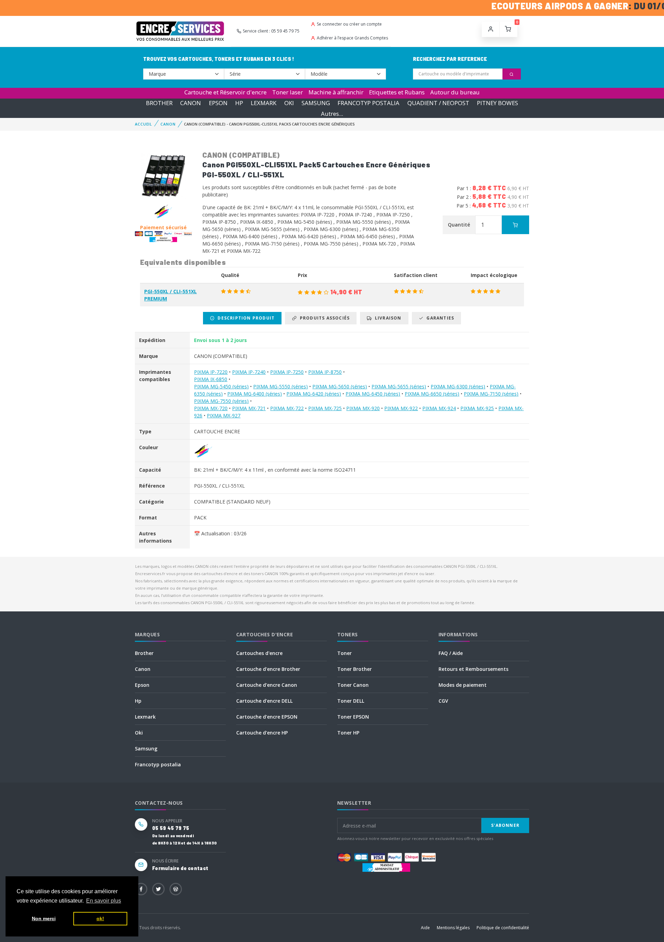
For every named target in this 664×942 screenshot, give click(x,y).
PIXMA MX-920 (363, 408)
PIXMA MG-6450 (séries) (372, 393)
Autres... (332, 114)
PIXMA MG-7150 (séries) (491, 393)
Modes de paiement (463, 685)
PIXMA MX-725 (325, 408)
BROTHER (159, 103)
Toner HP (348, 732)
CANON (190, 103)
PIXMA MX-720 (211, 408)
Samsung (146, 748)
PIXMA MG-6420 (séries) (313, 393)
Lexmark (145, 716)
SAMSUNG (316, 103)
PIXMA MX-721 (249, 408)
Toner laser (287, 92)
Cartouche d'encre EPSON (266, 716)
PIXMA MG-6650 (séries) (432, 393)
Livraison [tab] (387, 318)
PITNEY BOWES (497, 103)
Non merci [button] (44, 918)
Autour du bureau (455, 92)
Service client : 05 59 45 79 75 (271, 31)
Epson (142, 685)
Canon (142, 669)
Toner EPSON (353, 716)
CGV (443, 701)
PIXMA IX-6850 (210, 379)
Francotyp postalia (158, 764)
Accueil (143, 124)
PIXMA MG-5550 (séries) (280, 386)
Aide (425, 928)
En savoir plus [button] (103, 901)
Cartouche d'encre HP (262, 732)
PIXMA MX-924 (439, 408)
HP (239, 103)
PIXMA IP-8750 (325, 372)
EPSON (218, 103)
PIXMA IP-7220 (211, 372)
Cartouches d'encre (259, 653)
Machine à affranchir (335, 92)
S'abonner (505, 825)
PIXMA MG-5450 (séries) (221, 386)
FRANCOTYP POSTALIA (368, 103)
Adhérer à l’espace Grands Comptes (352, 38)
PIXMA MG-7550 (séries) (221, 401)
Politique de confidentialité (503, 928)
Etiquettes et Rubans (397, 92)
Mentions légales (453, 928)
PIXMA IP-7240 (249, 372)
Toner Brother (354, 669)
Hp (138, 701)
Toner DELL (350, 701)
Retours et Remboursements (473, 669)
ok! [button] (100, 918)
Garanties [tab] (439, 318)
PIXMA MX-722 (287, 408)
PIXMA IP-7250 (287, 372)
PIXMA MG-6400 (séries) (254, 393)
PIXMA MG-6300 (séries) (458, 386)
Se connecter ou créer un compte (349, 24)
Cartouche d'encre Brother (268, 669)
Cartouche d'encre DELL (264, 701)
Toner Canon (353, 685)
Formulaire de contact (180, 868)
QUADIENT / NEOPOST (438, 103)
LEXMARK (263, 103)
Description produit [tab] (245, 318)
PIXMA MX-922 (401, 408)
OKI (289, 103)
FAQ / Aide (451, 653)
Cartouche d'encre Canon (266, 685)
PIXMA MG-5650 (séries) (339, 386)
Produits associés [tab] (323, 318)
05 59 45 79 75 (170, 828)
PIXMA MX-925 (477, 408)
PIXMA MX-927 (223, 415)
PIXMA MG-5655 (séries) (398, 386)
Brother (144, 653)
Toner (344, 653)
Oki (139, 732)
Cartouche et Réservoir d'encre (225, 92)
